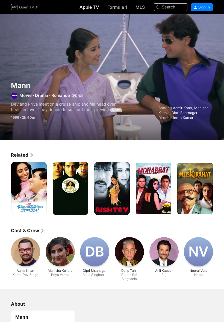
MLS (140, 7)
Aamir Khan (182, 108)
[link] (22, 155)
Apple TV (89, 7)
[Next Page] (218, 188)
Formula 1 (117, 7)
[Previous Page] (5, 188)
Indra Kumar (183, 117)
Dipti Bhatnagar (185, 113)
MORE (116, 110)
